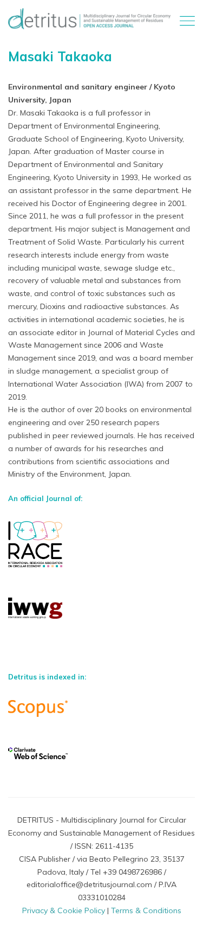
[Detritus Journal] (89, 18)
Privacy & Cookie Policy (63, 910)
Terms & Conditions (146, 910)
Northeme (124, 922)
